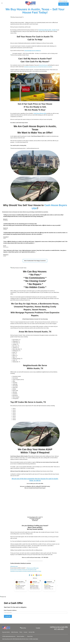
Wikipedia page (14, 566)
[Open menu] (2, 3)
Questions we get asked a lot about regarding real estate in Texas (25, 571)
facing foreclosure (43, 65)
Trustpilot (38, 628)
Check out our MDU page (33, 568)
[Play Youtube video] (35, 87)
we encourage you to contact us (32, 50)
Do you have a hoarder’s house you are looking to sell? (23, 569)
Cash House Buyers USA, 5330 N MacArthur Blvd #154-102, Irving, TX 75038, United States (20, 638)
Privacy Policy (30, 636)
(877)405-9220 (64, 1)
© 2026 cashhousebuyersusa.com (8, 636)
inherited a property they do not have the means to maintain (38, 66)
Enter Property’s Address (10, 610)
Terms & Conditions (20, 636)
